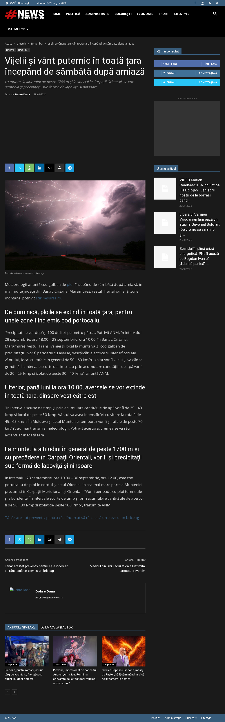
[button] (215, 14)
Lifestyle (181, 14)
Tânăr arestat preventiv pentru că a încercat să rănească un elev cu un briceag (72, 517)
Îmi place (211, 63)
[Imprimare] (59, 168)
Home (56, 14)
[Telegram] (69, 168)
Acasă (8, 43)
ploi (70, 284)
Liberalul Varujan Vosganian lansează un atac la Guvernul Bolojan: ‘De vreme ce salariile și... (200, 224)
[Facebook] (195, 3)
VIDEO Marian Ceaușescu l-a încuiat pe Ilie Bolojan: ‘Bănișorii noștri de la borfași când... (200, 190)
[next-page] (14, 692)
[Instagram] (202, 3)
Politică (73, 14)
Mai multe (16, 29)
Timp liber (37, 43)
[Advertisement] (75, 130)
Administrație (97, 14)
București (123, 14)
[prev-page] (7, 692)
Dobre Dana (22, 94)
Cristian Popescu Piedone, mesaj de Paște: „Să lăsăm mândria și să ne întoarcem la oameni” (123, 674)
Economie (145, 14)
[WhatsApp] (29, 168)
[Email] (49, 168)
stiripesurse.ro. (49, 298)
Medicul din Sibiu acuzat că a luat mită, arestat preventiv (117, 568)
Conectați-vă (208, 73)
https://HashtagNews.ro (49, 597)
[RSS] (209, 3)
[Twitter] (217, 3)
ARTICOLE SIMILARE (21, 627)
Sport (164, 14)
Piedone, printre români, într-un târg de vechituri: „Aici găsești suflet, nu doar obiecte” (24, 674)
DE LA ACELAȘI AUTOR (57, 627)
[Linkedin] (39, 168)
